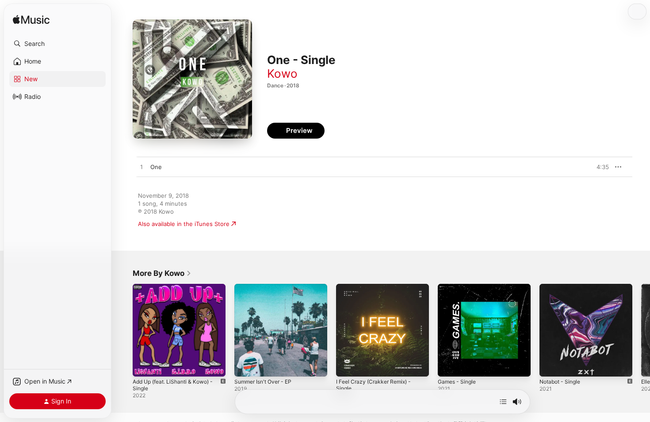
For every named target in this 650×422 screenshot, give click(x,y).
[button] (57, 43)
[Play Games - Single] (448, 365)
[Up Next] (503, 402)
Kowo (282, 73)
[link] (162, 273)
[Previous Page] (124, 330)
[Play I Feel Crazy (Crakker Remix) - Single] (347, 365)
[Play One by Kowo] (141, 167)
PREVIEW (599, 167)
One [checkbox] (156, 166)
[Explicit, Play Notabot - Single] (550, 365)
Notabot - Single (562, 287)
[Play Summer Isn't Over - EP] (245, 365)
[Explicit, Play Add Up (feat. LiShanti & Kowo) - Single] (143, 365)
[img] (31, 20)
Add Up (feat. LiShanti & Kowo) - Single (177, 291)
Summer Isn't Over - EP (266, 287)
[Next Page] (641, 330)
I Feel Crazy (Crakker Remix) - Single (377, 291)
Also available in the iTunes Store (183, 223)
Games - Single (459, 287)
